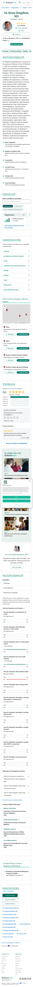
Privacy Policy (21, 491)
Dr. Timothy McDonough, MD (11, 908)
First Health (8, 285)
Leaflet (16, 322)
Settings (16, 504)
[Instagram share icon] (22, 979)
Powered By (5, 946)
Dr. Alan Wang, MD (24, 924)
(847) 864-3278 (24, 334)
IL (20, 7)
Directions (11, 334)
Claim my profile (16, 567)
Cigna (5, 280)
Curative (6, 251)
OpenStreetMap (22, 322)
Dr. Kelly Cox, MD (8, 937)
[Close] (30, 481)
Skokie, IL (17, 34)
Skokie (25, 7)
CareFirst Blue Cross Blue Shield (14, 266)
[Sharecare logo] (16, 978)
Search (20, 2)
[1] (4, 417)
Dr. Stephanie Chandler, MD (11, 930)
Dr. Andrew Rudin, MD (9, 921)
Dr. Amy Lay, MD (21, 933)
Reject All (16, 497)
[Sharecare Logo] (11, 2)
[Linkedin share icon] (25, 979)
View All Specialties (8, 891)
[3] (11, 417)
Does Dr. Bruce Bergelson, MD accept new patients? (14, 794)
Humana (6, 275)
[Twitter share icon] (27, 979)
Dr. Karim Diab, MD (8, 933)
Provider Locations (16, 51)
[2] (7, 417)
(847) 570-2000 (24, 360)
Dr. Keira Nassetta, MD (9, 927)
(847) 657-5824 (24, 372)
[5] (17, 417)
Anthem (6, 270)
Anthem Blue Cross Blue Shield (14, 256)
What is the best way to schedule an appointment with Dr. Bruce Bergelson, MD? (15, 778)
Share (22, 30)
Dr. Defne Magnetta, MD (9, 924)
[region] (16, 493)
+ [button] (4, 306)
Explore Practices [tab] (10, 904)
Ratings (25, 51)
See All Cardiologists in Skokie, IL (11, 943)
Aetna (5, 261)
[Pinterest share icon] (30, 979)
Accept (16, 500)
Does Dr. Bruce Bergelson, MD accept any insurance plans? (14, 787)
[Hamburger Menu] (4, 2)
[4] (14, 417)
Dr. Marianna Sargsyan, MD (10, 917)
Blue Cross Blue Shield (11, 290)
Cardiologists (15, 7)
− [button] (4, 309)
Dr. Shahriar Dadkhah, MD (10, 911)
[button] (24, 608)
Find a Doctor (5, 7)
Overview (5, 51)
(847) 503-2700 (24, 348)
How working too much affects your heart (15, 475)
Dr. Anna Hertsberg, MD (9, 914)
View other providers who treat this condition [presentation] (14, 226)
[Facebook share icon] (20, 979)
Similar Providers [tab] (10, 895)
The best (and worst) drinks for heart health (16, 514)
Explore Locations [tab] (10, 899)
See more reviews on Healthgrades (16, 443)
